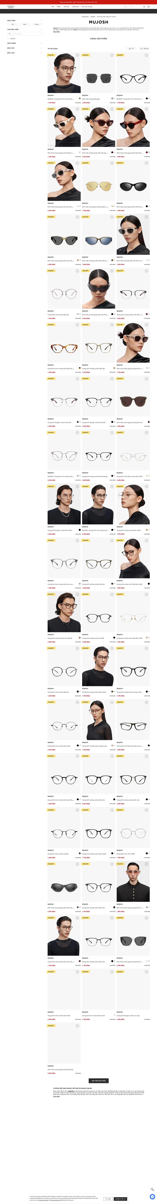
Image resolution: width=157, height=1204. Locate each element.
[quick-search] (152, 1189)
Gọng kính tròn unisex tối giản (58, 854)
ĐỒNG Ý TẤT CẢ (120, 1199)
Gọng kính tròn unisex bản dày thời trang (62, 369)
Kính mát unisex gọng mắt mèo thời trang (131, 207)
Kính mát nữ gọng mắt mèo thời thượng (96, 261)
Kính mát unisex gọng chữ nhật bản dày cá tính (64, 153)
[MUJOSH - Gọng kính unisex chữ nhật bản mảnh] (133, 557)
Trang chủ (85, 17)
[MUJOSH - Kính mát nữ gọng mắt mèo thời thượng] (98, 234)
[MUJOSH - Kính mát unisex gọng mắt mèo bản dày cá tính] (98, 126)
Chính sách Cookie (43, 1200)
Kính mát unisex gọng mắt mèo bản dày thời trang (65, 207)
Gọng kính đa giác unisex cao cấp (128, 1016)
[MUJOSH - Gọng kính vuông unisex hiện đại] (98, 342)
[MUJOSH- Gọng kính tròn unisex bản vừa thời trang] (64, 72)
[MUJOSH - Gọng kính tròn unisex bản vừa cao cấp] (64, 557)
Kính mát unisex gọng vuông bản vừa (129, 422)
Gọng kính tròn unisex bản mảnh (59, 746)
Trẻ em (66, 7)
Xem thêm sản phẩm (99, 1081)
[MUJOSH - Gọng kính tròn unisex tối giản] (64, 827)
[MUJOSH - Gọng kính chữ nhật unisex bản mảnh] (133, 449)
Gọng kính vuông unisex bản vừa (93, 800)
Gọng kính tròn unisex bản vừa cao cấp (61, 584)
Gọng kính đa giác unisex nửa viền (59, 422)
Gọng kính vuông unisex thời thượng (94, 476)
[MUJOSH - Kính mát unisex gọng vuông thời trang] (133, 342)
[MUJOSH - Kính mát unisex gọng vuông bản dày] (64, 1043)
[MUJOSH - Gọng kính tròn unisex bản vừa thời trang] (64, 773)
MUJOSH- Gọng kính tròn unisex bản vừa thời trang (65, 99)
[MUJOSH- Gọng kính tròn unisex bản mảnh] (64, 449)
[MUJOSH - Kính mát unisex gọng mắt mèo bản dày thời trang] (64, 180)
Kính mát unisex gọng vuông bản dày (60, 1069)
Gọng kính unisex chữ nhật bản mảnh (130, 584)
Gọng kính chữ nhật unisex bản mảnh (130, 476)
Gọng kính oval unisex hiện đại (58, 315)
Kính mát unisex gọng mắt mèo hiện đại (130, 153)
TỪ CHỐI (108, 1199)
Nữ (53, 7)
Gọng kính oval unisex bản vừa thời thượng (62, 962)
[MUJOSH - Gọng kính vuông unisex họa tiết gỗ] (64, 611)
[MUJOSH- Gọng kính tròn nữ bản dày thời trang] (133, 72)
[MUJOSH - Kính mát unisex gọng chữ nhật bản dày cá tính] (64, 126)
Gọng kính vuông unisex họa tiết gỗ (60, 638)
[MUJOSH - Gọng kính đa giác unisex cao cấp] (133, 989)
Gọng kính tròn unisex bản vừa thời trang (62, 800)
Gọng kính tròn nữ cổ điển (126, 854)
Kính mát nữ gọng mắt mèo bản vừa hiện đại (132, 261)
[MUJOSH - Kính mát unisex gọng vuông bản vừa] (133, 396)
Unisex (37, 24)
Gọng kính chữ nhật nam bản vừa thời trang (132, 746)
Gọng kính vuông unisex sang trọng (129, 692)
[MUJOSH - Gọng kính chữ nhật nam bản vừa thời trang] (133, 719)
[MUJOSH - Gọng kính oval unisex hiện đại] (64, 288)
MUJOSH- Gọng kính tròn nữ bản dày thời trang (133, 99)
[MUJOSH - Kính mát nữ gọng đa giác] (98, 72)
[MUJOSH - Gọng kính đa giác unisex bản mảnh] (64, 503)
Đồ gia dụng (87, 7)
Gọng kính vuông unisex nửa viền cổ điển (131, 315)
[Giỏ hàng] (149, 7)
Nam (59, 7)
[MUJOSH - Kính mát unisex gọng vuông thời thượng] (133, 935)
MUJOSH (12, 38)
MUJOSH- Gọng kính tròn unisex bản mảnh (62, 476)
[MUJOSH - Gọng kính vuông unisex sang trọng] (133, 665)
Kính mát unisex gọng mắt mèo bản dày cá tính (98, 153)
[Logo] (10, 6)
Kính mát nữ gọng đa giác (91, 99)
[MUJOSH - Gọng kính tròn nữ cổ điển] (133, 827)
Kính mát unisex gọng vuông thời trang (130, 369)
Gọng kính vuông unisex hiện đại (93, 369)
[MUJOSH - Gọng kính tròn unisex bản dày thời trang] (64, 342)
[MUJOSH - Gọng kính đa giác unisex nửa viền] (64, 396)
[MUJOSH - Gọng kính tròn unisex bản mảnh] (64, 719)
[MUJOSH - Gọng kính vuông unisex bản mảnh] (133, 503)
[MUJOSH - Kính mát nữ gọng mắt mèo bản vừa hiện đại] (133, 234)
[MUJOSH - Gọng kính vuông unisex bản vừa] (98, 773)
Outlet (92, 17)
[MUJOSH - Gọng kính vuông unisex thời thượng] (98, 449)
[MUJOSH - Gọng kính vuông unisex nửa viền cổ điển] (133, 288)
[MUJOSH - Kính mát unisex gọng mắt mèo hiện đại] (133, 126)
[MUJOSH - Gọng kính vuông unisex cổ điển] (98, 611)
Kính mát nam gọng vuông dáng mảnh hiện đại (98, 207)
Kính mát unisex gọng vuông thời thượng (131, 962)
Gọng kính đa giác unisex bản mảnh (60, 530)
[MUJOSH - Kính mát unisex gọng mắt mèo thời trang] (133, 180)
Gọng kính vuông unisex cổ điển (93, 638)
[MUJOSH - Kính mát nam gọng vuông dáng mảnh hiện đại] (98, 180)
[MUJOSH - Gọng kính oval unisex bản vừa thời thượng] (64, 935)
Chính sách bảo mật (55, 1200)
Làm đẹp (75, 7)
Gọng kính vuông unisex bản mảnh (129, 530)
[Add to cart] (77, 55)
